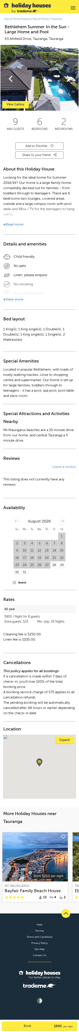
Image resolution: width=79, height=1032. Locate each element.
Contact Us (39, 955)
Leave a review (64, 467)
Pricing (39, 930)
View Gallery (15, 104)
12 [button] (39, 550)
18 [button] (32, 558)
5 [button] (39, 543)
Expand (64, 740)
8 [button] (62, 543)
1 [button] (62, 536)
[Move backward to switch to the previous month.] (16, 521)
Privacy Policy (39, 943)
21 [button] (54, 558)
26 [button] (39, 565)
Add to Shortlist (36, 146)
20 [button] (47, 558)
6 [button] (47, 543)
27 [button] (46, 565)
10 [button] (24, 550)
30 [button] (17, 572)
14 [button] (54, 550)
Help (39, 924)
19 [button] (39, 558)
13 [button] (46, 550)
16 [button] (17, 558)
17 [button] (24, 558)
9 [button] (17, 550)
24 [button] (24, 565)
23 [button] (17, 565)
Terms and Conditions (39, 936)
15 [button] (61, 550)
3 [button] (24, 543)
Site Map (39, 949)
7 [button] (54, 543)
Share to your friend (36, 155)
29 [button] (62, 565)
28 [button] (54, 565)
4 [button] (32, 543)
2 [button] (17, 543)
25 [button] (32, 565)
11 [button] (32, 550)
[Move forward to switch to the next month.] (62, 521)
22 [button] (62, 558)
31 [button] (24, 572)
